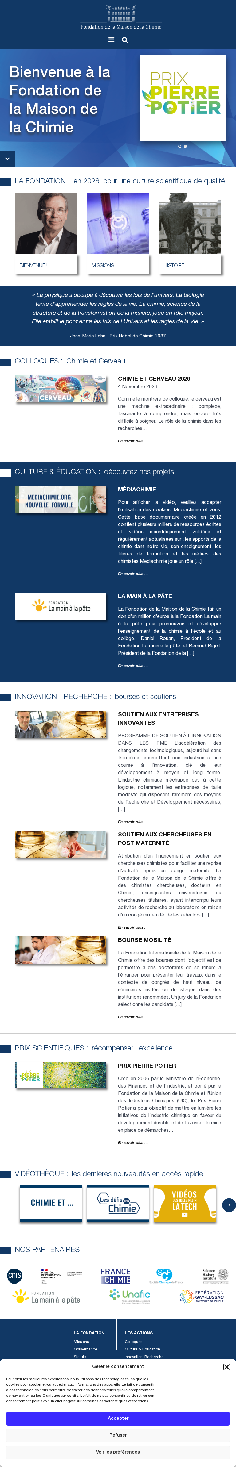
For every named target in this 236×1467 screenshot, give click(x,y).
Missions (81, 1342)
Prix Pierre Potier (147, 1066)
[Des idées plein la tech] (185, 1203)
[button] (227, 1367)
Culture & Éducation (142, 1350)
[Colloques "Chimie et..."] (51, 1203)
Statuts (80, 1357)
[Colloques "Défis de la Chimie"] (118, 1203)
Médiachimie (137, 490)
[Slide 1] (179, 146)
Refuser (118, 1435)
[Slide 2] (185, 146)
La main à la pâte (145, 597)
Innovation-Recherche (144, 1357)
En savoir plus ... (133, 442)
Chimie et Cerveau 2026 (154, 379)
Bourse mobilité (144, 940)
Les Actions (139, 1333)
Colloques (133, 1342)
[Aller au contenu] (7, 159)
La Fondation (89, 1333)
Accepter (118, 1418)
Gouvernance (85, 1350)
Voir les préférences (118, 1452)
